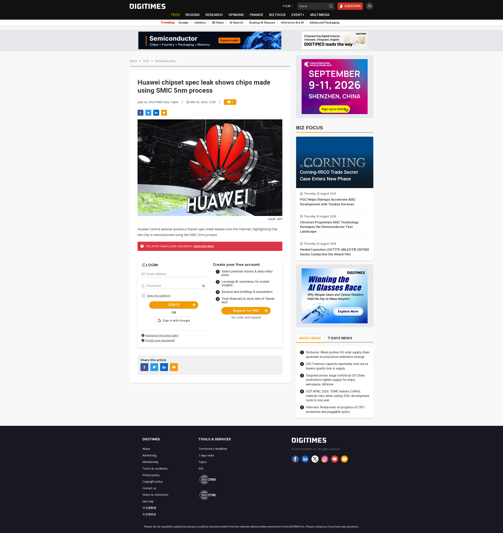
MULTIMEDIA (320, 15)
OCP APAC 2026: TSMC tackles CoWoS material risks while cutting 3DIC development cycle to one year (337, 395)
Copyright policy (152, 481)
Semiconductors (165, 61)
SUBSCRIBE (352, 6)
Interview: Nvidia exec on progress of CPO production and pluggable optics (335, 409)
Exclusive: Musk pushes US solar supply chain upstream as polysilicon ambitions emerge (337, 354)
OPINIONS (236, 15)
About (146, 449)
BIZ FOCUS (277, 15)
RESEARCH (214, 15)
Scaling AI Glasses (262, 22)
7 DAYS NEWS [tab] (340, 338)
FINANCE (256, 15)
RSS (200, 468)
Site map (148, 501)
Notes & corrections (155, 494)
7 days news (206, 455)
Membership (150, 462)
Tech (146, 61)
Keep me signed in (158, 295)
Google (183, 22)
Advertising (149, 455)
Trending (167, 22)
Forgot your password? (160, 340)
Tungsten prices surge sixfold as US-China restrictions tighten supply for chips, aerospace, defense (335, 380)
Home (133, 61)
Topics (202, 462)
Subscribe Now (204, 246)
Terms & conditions (155, 468)
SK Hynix (218, 22)
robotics (200, 22)
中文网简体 (149, 514)
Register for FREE (246, 310)
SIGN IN (173, 305)
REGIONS (192, 15)
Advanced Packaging (324, 22)
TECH (175, 15)
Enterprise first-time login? (162, 335)
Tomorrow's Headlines (212, 449)
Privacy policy (151, 475)
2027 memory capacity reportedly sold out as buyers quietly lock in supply (337, 366)
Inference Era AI (292, 22)
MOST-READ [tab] (310, 338)
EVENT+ (298, 15)
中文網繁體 (149, 508)
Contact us (149, 488)
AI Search (236, 22)
